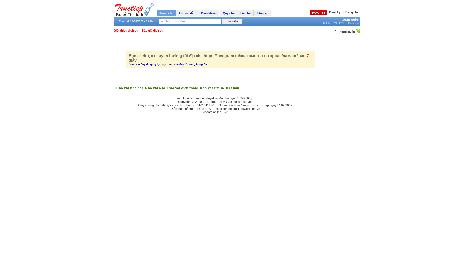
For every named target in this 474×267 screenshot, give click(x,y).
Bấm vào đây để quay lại (144, 64)
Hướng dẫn (187, 13)
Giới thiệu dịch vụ (126, 30)
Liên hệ (245, 13)
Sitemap (262, 13)
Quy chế (229, 13)
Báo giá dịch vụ (152, 30)
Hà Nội (326, 23)
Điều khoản (209, 13)
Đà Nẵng (353, 23)
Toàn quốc (350, 19)
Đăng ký (335, 12)
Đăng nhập (352, 12)
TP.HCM (339, 23)
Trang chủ (166, 13)
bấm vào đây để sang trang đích (188, 64)
